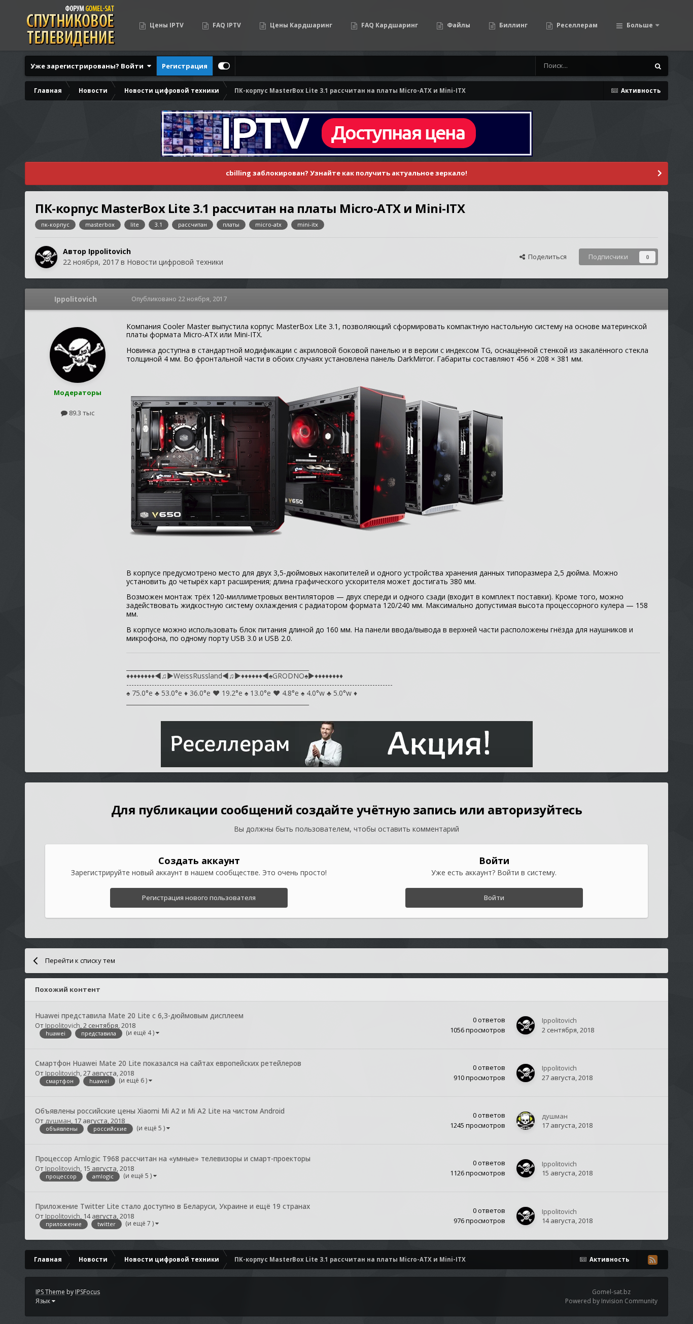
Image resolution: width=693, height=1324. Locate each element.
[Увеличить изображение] (316, 465)
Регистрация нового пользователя (199, 897)
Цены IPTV (166, 25)
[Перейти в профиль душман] (525, 1121)
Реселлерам (576, 25)
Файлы (457, 25)
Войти (494, 897)
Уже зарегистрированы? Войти (88, 65)
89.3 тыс (80, 412)
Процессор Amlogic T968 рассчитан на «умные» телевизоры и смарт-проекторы (172, 1158)
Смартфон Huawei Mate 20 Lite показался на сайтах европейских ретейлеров (168, 1063)
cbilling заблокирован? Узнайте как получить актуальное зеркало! (346, 172)
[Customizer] (224, 66)
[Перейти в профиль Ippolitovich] (46, 257)
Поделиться (546, 256)
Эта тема (622, 65)
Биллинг (513, 25)
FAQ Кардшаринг (389, 25)
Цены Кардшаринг (300, 25)
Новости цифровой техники (175, 262)
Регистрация (184, 65)
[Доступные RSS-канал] (652, 1259)
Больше (639, 25)
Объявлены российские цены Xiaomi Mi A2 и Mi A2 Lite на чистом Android (160, 1111)
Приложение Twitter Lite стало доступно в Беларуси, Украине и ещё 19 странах (172, 1206)
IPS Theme (50, 1291)
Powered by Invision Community (611, 1301)
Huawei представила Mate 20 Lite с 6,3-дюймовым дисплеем (139, 1015)
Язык (44, 1301)
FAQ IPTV (226, 25)
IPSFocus (87, 1291)
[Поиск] (658, 66)
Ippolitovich (109, 251)
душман (58, 1120)
